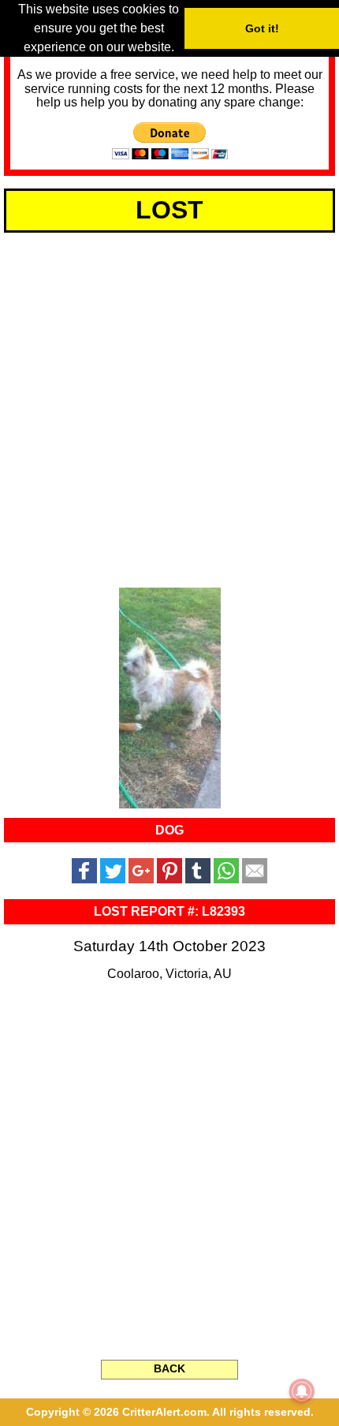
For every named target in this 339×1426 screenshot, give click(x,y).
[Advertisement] (169, 407)
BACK (169, 1368)
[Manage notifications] (302, 1391)
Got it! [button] (262, 28)
